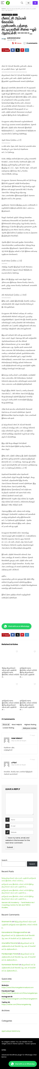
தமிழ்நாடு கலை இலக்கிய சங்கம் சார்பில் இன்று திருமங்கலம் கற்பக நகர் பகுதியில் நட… (28, 672)
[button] (16, 626)
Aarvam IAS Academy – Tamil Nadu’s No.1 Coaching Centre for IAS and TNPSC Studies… (18, 905)
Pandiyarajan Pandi (10, 954)
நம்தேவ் (14, 762)
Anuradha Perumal (10, 943)
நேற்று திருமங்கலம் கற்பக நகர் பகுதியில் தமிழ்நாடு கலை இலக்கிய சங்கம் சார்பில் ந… (10, 672)
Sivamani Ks (7, 921)
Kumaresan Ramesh (10, 964)
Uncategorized (6, 15)
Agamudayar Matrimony (11, 1031)
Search (4, 860)
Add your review (29, 728)
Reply (33, 735)
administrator (13, 38)
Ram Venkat (16, 738)
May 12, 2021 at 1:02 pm (18, 741)
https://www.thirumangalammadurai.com (18, 987)
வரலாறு (15, 15)
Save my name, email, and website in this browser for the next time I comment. (17, 840)
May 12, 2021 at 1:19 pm (18, 765)
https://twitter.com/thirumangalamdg (16, 1004)
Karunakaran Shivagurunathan (15, 932)
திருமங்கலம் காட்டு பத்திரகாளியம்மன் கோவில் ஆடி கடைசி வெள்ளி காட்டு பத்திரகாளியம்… (19, 946)
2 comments (32, 43)
